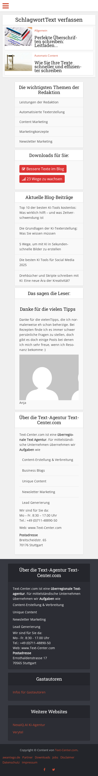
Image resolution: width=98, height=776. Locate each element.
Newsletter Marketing (35, 141)
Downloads (42, 757)
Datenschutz (11, 762)
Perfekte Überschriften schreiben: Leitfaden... (55, 41)
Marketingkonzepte (34, 131)
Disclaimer (67, 757)
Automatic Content (46, 55)
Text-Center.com (66, 750)
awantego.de (11, 757)
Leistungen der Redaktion (39, 102)
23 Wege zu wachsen (44, 178)
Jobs (55, 757)
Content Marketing (33, 122)
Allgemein (40, 30)
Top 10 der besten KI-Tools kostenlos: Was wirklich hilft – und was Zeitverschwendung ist (47, 212)
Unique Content (34, 481)
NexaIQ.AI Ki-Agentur (29, 725)
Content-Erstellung (36, 459)
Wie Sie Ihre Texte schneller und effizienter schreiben (58, 66)
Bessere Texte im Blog (45, 168)
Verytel (18, 732)
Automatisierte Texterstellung (42, 112)
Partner (27, 757)
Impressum (29, 762)
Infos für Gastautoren (29, 692)
